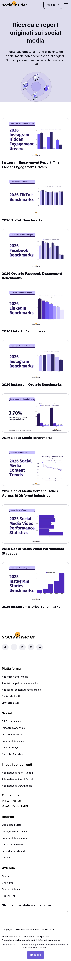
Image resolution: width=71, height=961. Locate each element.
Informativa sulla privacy (36, 936)
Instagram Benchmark (14, 831)
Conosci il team (11, 889)
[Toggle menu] (66, 4)
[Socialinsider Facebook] (14, 647)
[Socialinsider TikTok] (5, 647)
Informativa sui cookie (49, 940)
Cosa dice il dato (11, 825)
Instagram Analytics (13, 728)
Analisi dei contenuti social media (21, 689)
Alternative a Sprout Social (17, 779)
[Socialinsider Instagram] (22, 647)
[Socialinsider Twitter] (31, 647)
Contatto (7, 876)
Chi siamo (7, 882)
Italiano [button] (51, 4)
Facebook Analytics (13, 741)
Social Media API (11, 696)
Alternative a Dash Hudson (17, 772)
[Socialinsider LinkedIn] (39, 647)
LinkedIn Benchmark (13, 851)
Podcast (6, 857)
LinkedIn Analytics (12, 734)
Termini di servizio (11, 936)
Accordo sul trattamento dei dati (18, 940)
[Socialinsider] (14, 4)
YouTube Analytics (12, 754)
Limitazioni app (11, 702)
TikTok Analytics (11, 721)
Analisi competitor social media (20, 683)
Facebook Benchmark (14, 838)
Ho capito (35, 954)
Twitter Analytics (11, 747)
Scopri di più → (41, 947)
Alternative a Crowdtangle (17, 785)
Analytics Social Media (15, 676)
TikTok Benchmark (12, 844)
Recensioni (8, 895)
